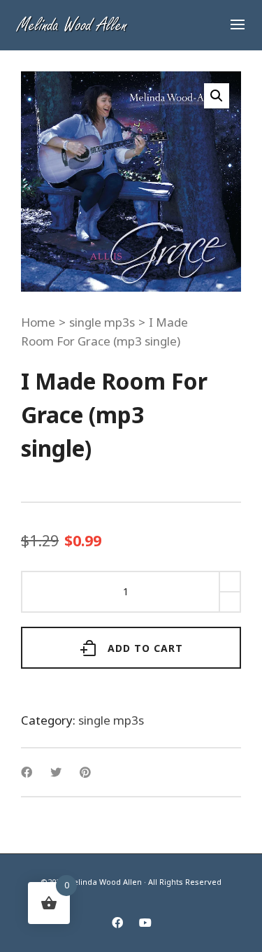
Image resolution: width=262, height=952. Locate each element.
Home (38, 322)
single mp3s (102, 322)
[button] (216, 95)
